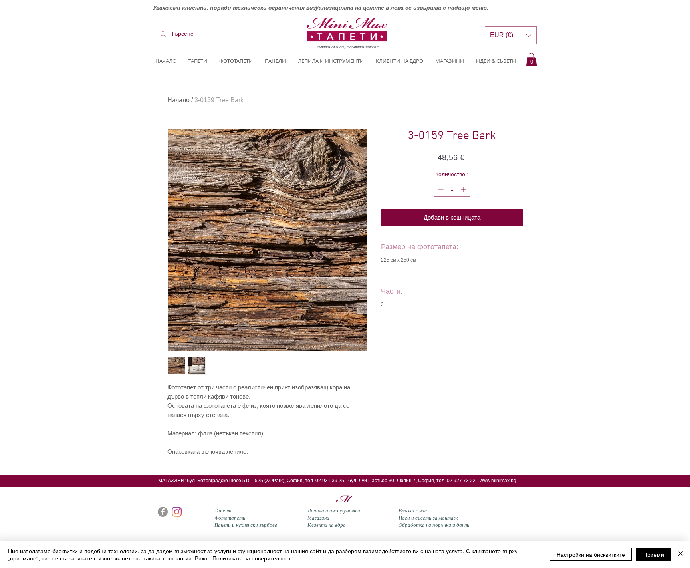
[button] (531, 59)
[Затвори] (680, 554)
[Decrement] (440, 189)
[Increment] (464, 189)
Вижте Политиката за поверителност (243, 558)
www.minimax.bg (498, 480)
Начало (178, 100)
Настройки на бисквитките (591, 554)
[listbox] (511, 35)
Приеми (653, 554)
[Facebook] (163, 512)
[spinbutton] (452, 189)
